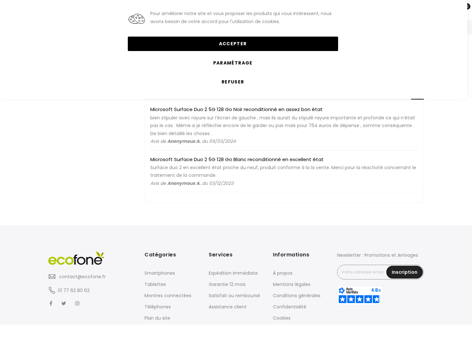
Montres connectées (167, 295)
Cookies (282, 318)
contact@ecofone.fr (82, 276)
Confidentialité (289, 307)
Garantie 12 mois (227, 284)
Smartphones (159, 273)
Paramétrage (233, 63)
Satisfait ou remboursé (234, 295)
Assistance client (228, 307)
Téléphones (157, 307)
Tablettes (155, 284)
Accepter (233, 43)
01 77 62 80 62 (74, 290)
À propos (283, 273)
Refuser (233, 82)
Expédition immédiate (233, 273)
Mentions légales (291, 284)
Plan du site (157, 318)
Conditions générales (296, 295)
